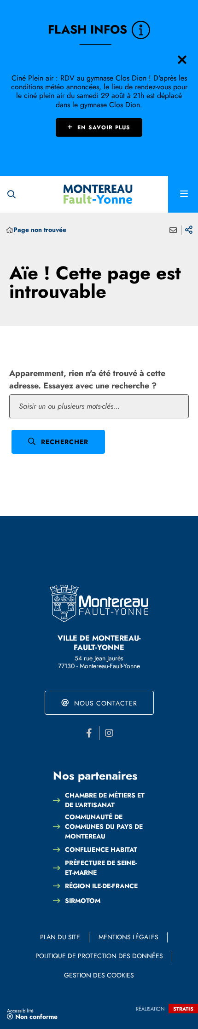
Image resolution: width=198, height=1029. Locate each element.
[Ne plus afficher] (182, 60)
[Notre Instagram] (109, 733)
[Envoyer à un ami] (173, 230)
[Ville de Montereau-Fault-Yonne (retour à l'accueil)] (98, 194)
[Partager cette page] (189, 230)
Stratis (183, 1008)
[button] (11, 194)
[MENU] (183, 194)
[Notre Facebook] (89, 733)
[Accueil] (9, 230)
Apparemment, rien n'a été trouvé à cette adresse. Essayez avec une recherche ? (87, 379)
